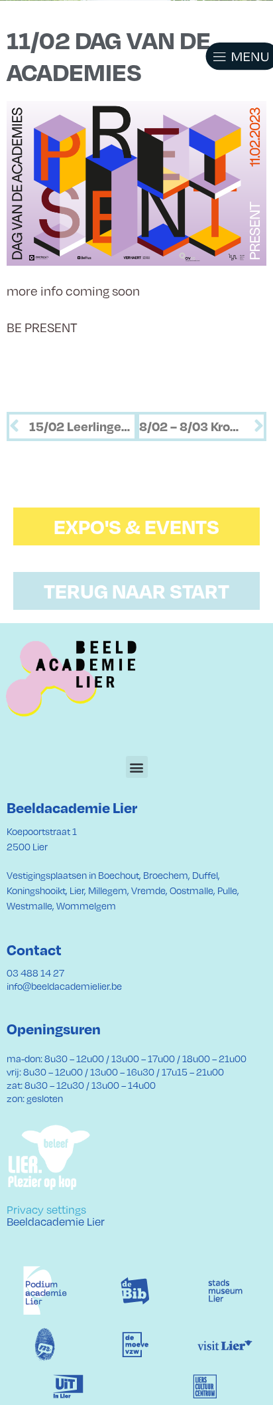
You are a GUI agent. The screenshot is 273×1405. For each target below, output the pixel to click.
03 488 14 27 (35, 972)
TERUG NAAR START (136, 590)
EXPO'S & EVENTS (136, 526)
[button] (226, 56)
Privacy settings (46, 1209)
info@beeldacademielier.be (64, 985)
